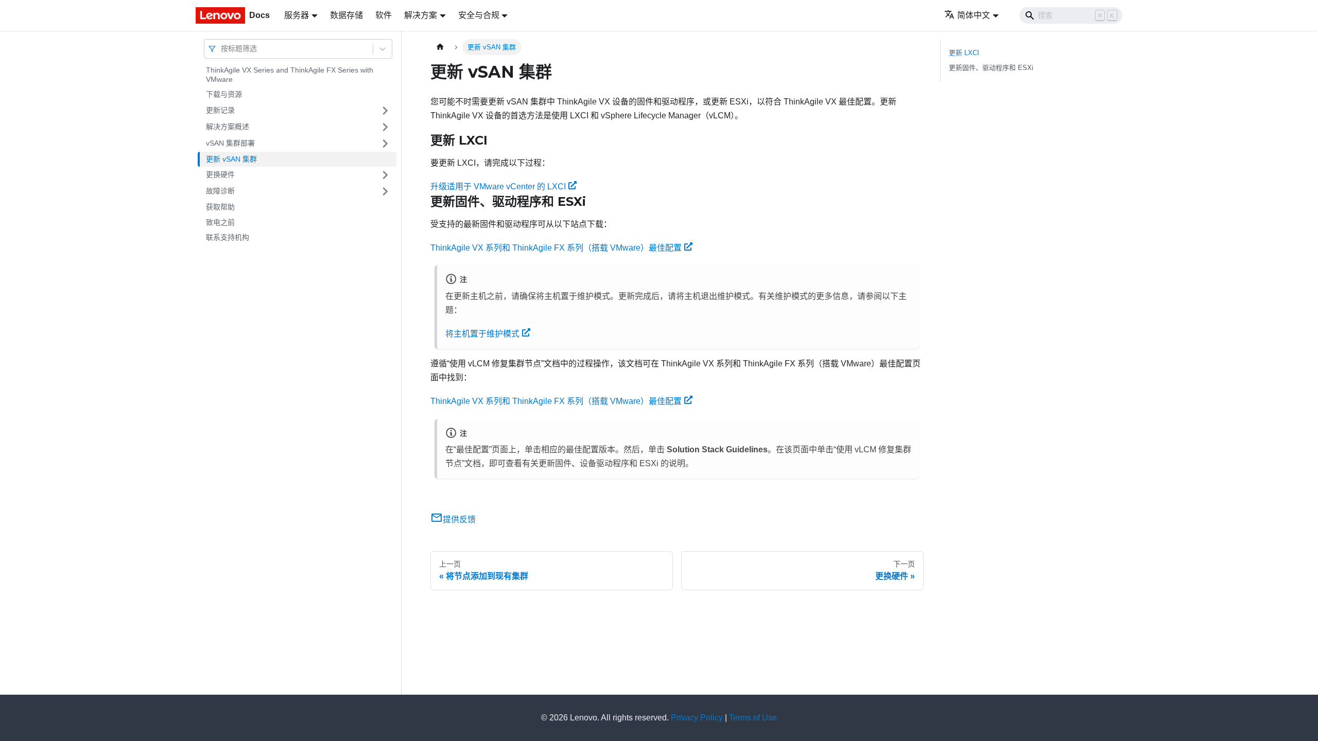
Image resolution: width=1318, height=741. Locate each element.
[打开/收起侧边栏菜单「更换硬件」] (385, 175)
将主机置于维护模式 (482, 333)
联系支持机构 (227, 237)
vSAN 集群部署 (230, 143)
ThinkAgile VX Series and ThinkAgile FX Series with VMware (289, 74)
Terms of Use (753, 717)
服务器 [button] (296, 15)
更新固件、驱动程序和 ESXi (991, 68)
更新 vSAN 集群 (231, 159)
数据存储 (346, 15)
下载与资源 (224, 94)
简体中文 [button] (973, 15)
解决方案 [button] (420, 15)
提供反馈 (459, 519)
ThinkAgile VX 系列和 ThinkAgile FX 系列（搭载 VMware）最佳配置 (556, 247)
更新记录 (220, 110)
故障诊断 (220, 191)
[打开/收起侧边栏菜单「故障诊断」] (385, 191)
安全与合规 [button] (478, 15)
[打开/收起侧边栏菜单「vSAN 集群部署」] (385, 143)
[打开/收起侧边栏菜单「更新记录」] (385, 110)
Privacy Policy (697, 717)
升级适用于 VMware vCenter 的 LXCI (498, 186)
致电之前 (220, 222)
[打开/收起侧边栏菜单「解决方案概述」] (385, 127)
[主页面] (440, 47)
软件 (383, 15)
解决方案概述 (227, 126)
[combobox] (222, 49)
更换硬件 (220, 174)
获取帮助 (220, 207)
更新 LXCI (964, 53)
